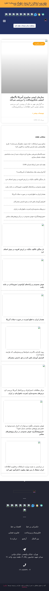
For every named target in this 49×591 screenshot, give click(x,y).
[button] (4, 21)
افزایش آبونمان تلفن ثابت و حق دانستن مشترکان (29, 202)
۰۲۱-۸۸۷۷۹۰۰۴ (24, 570)
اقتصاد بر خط (16, 527)
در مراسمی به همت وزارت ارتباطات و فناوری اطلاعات (24, 467)
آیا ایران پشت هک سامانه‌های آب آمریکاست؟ (30, 172)
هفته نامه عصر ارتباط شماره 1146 (34, 164)
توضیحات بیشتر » (38, 113)
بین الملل (35, 539)
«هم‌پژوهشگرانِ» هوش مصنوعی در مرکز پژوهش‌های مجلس (25, 216)
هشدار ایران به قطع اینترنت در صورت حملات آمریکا (28, 194)
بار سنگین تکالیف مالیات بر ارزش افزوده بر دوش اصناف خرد (25, 179)
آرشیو (24, 539)
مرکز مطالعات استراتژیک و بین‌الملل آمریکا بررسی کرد (24, 390)
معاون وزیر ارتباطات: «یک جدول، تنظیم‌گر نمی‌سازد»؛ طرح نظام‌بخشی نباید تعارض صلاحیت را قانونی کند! (26, 4)
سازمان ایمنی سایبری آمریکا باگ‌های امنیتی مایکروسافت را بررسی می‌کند (27, 98)
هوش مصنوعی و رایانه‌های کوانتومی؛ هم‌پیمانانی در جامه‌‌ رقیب (25, 187)
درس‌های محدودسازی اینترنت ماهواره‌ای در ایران (29, 209)
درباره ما (13, 539)
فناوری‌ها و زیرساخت (32, 533)
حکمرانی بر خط (32, 527)
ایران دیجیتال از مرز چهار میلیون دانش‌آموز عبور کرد (25, 470)
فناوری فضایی (13, 533)
